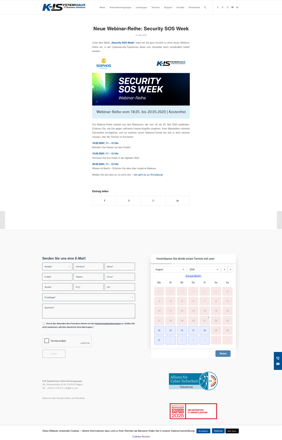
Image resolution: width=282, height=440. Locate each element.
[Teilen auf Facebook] (104, 200)
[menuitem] (102, 7)
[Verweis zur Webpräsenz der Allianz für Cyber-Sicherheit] (193, 389)
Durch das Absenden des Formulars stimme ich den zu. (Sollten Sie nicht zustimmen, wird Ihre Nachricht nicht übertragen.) (88, 325)
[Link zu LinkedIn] (237, 7)
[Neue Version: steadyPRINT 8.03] (2, 220)
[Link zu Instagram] (227, 7)
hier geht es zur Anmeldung (148, 174)
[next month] (230, 269)
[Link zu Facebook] (217, 7)
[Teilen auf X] (129, 200)
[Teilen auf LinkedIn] (177, 200)
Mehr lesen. (232, 431)
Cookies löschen (141, 436)
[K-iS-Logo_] (63, 7)
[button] (159, 330)
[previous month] (224, 269)
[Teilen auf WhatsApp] (153, 200)
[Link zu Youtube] (232, 7)
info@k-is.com (71, 387)
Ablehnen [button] (218, 430)
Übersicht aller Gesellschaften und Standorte (63, 398)
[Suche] (205, 7)
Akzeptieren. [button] (203, 431)
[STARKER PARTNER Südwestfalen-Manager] (193, 418)
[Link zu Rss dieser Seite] (222, 7)
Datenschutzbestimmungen (108, 323)
